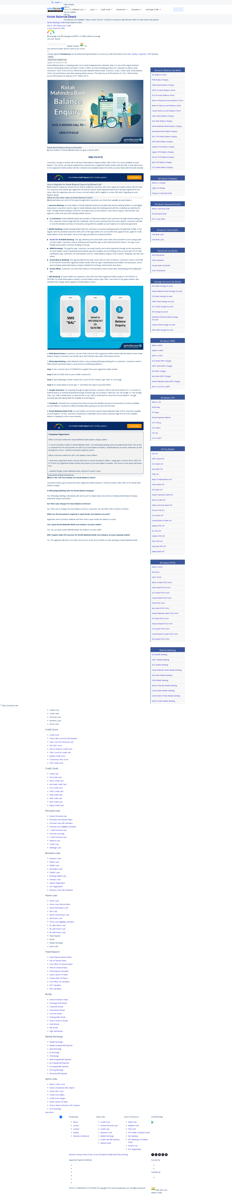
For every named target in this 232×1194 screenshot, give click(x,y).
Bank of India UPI (159, 500)
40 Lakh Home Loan (57, 929)
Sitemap (125, 1154)
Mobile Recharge (56, 1042)
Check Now (134, 177)
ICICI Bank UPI (157, 464)
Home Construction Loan (59, 915)
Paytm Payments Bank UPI (162, 495)
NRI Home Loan (56, 918)
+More (50, 57)
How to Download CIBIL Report (62, 1088)
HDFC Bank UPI (158, 459)
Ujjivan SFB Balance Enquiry (163, 152)
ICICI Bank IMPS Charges (161, 361)
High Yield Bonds (56, 1031)
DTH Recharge (55, 1109)
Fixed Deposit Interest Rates (61, 957)
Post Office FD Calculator (59, 982)
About (75, 1122)
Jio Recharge (54, 1052)
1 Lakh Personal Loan (58, 830)
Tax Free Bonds (56, 1013)
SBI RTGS (155, 572)
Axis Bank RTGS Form (160, 608)
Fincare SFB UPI (158, 510)
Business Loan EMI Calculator (61, 890)
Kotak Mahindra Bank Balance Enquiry (167, 126)
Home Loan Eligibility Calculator (62, 922)
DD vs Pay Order (158, 219)
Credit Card (54, 774)
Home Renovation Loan (59, 908)
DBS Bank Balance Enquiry (162, 141)
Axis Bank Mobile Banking (162, 675)
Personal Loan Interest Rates (61, 819)
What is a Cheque (159, 183)
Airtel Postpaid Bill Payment (60, 1059)
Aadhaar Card (133, 1125)
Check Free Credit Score (57, 60)
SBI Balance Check (159, 75)
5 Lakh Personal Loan (58, 837)
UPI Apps (155, 412)
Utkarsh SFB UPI (158, 536)
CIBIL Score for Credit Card (60, 752)
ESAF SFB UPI (157, 541)
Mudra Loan (54, 862)
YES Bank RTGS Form (160, 618)
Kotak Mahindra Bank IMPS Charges (166, 381)
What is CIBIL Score (57, 1084)
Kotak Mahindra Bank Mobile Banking (166, 670)
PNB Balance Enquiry (160, 80)
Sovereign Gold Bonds (58, 1003)
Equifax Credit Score (57, 756)
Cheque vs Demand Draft (162, 193)
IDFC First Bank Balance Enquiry (164, 136)
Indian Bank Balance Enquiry (163, 85)
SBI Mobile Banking (159, 654)
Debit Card (132, 1122)
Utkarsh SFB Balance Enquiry (163, 147)
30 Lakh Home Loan (57, 925)
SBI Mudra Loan (56, 869)
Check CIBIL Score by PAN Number (63, 738)
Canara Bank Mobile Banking (163, 690)
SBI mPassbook (158, 255)
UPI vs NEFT (157, 438)
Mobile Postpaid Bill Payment (61, 1045)
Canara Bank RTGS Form (161, 598)
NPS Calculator (55, 989)
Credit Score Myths (57, 1095)
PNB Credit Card (56, 795)
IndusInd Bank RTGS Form (162, 624)
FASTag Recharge (56, 1070)
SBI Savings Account (160, 312)
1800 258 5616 (69, 17)
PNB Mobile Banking (160, 680)
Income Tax (132, 1146)
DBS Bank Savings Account (162, 330)
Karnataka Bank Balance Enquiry (164, 131)
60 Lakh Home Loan (57, 932)
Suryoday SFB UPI (159, 546)
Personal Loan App (57, 833)
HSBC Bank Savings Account (163, 301)
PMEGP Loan (55, 872)
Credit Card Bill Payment (110, 1139)
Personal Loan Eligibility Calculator (63, 826)
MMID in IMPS (157, 350)
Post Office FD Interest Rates (61, 964)
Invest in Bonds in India (59, 999)
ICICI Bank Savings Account (162, 306)
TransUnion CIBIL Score (59, 759)
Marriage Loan (55, 848)
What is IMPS (157, 345)
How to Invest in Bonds (59, 1020)
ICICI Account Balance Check (163, 95)
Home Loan (54, 901)
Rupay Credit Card (57, 805)
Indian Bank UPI (158, 551)
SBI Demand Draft (159, 214)
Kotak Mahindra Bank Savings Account (167, 291)
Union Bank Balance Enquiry (163, 116)
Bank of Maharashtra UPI (162, 479)
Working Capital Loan (58, 876)
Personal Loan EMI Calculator (61, 823)
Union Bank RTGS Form (161, 587)
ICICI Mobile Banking (160, 665)
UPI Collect (156, 428)
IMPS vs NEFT (157, 355)
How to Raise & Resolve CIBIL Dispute (65, 1105)
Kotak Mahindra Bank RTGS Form (165, 613)
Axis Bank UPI (157, 469)
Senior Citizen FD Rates (59, 975)
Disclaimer (103, 1154)
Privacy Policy (82, 1154)
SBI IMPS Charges (159, 371)
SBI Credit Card (55, 777)
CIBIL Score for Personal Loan (61, 742)
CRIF (149, 54)
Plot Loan (53, 911)
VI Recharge (54, 1056)
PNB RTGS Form (158, 603)
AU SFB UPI (156, 531)
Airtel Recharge (55, 1049)
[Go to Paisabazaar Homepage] (55, 9)
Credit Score (54, 735)
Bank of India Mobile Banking (163, 701)
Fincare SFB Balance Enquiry (163, 157)
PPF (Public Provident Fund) (139, 1132)
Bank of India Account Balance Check (166, 105)
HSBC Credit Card (56, 791)
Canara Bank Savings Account (163, 325)
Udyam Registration (57, 883)
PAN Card (132, 1129)
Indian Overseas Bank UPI (162, 505)
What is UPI (156, 402)
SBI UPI (155, 453)
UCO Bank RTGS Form (161, 629)
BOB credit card (56, 798)
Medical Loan (55, 841)
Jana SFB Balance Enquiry (162, 162)
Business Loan (55, 858)
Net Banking (133, 1136)
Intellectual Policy (114, 1154)
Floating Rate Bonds (57, 1017)
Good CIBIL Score (57, 1091)
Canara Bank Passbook (161, 265)
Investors (72, 1154)
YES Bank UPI (157, 490)
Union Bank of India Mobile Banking (166, 696)
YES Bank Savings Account (162, 296)
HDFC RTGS (156, 577)
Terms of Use (93, 1154)
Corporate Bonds (56, 1006)
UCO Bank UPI (157, 515)
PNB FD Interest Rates (58, 967)
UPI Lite (155, 433)
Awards (76, 1132)
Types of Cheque (158, 188)
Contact (76, 1129)
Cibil (129, 54)
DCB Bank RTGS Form (161, 639)
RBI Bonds (54, 1027)
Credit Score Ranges (57, 1098)
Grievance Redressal (81, 1136)
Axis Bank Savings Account (162, 286)
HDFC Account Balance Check (163, 90)
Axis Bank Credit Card (58, 784)
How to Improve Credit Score (61, 749)
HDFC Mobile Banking (160, 660)
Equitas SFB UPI (158, 526)
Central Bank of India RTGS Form (165, 634)
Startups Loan (55, 879)
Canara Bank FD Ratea (58, 978)
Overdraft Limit (158, 234)
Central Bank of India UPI (162, 520)
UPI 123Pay (156, 423)
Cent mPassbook (158, 270)
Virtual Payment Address (161, 417)
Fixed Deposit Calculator (59, 971)
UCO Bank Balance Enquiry (162, 167)
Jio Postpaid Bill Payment (59, 1063)
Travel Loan (54, 844)
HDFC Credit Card (56, 781)
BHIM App (156, 407)
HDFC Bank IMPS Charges (162, 366)
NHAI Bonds (54, 1024)
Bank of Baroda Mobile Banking (164, 685)
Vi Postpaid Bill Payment (59, 1066)
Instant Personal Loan (58, 816)
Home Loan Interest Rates (60, 904)
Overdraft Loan (158, 239)
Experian (142, 54)
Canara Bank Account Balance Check (166, 111)
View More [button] (49, 1112)
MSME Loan (54, 865)
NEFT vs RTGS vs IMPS (161, 386)
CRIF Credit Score (56, 763)
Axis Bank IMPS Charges (161, 376)
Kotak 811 (54, 239)
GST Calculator (55, 985)
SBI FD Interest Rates (58, 960)
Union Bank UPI (158, 484)
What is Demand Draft (161, 209)
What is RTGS (157, 567)
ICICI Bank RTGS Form (161, 593)
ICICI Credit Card (56, 788)
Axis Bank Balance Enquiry (162, 121)
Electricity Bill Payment (58, 1073)
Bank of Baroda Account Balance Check (167, 100)
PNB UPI (155, 474)
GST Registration (56, 886)
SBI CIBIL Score (56, 745)
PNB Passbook (158, 260)
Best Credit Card (56, 802)
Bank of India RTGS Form (162, 582)
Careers (76, 1125)
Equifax (135, 54)
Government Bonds (57, 1010)
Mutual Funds (106, 1143)
